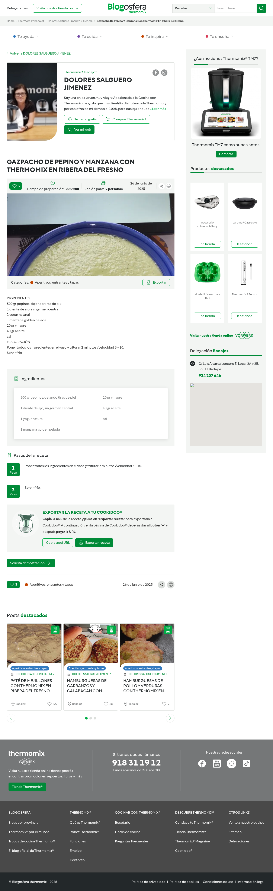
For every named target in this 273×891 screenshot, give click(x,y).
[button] (193, 8)
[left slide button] (11, 718)
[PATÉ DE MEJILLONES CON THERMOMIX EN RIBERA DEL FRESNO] (34, 648)
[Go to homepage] (127, 8)
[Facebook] (202, 763)
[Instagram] (231, 763)
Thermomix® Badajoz (31, 21)
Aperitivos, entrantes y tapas (30, 668)
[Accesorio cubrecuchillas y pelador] (207, 201)
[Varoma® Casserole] (244, 201)
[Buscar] (261, 8)
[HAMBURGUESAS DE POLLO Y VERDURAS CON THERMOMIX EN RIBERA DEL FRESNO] (147, 648)
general (88, 21)
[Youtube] (217, 763)
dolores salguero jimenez (64, 21)
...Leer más (158, 109)
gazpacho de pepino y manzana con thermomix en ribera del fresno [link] (140, 21)
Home (11, 21)
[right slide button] (170, 718)
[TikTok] (246, 763)
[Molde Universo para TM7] (207, 272)
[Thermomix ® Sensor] (244, 272)
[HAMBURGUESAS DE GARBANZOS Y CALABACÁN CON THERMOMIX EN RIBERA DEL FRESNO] (91, 648)
